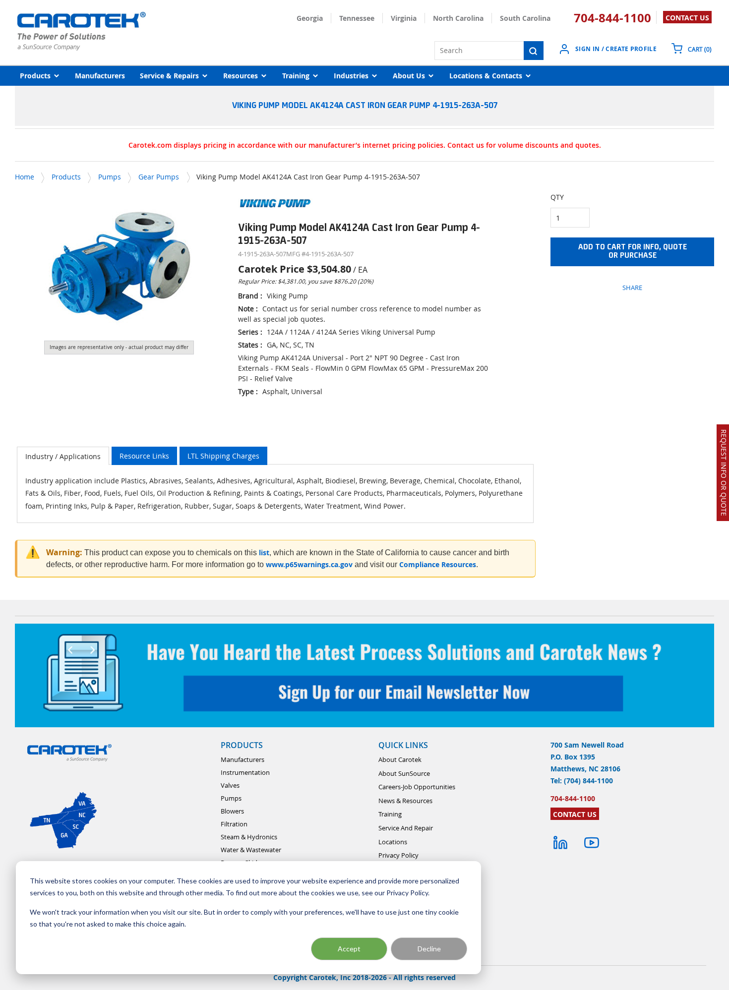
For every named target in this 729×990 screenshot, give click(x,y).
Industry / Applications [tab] (63, 456)
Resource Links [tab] (144, 456)
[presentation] (63, 456)
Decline (429, 948)
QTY (557, 197)
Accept (349, 948)
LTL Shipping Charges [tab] (223, 456)
